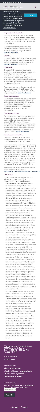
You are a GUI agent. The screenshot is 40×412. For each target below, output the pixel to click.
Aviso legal (14, 407)
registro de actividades (24, 92)
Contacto (24, 407)
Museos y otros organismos (14, 373)
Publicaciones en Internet (13, 376)
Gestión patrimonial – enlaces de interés (18, 370)
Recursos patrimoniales (13, 368)
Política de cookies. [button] (9, 28)
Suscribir (9, 394)
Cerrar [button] (31, 15)
